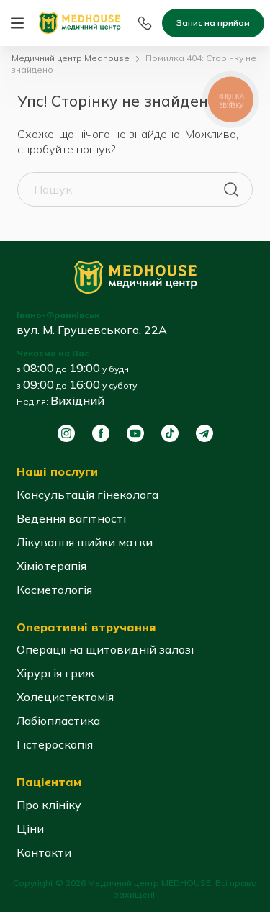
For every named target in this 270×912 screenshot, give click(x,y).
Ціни (30, 828)
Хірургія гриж (55, 673)
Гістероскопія (55, 744)
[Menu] (17, 23)
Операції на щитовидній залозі (105, 649)
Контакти (44, 852)
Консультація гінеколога (87, 494)
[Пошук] (231, 189)
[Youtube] (135, 433)
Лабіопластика (58, 720)
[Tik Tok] (170, 433)
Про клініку (49, 805)
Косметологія (54, 589)
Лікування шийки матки (85, 542)
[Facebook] (100, 433)
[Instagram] (66, 433)
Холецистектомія (65, 697)
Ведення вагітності (71, 518)
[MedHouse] (80, 21)
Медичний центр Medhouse (71, 58)
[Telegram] (204, 433)
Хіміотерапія (51, 566)
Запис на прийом (213, 22)
